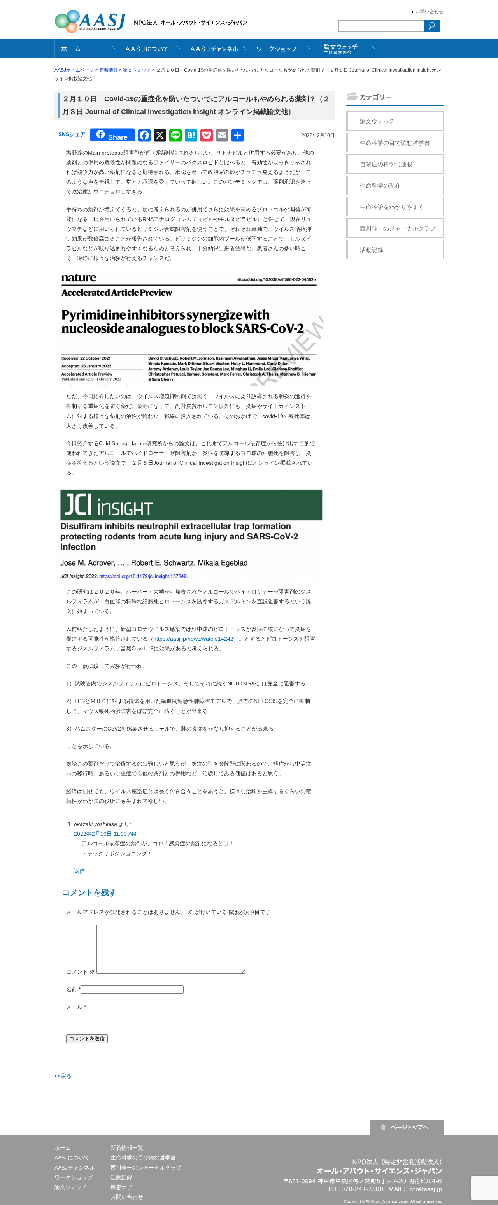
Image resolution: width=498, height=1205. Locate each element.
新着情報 (108, 70)
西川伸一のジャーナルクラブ (398, 228)
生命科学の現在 (380, 185)
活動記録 (371, 249)
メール (74, 1007)
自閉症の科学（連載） (389, 164)
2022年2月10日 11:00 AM (105, 834)
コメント (80, 972)
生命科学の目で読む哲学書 (395, 142)
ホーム (62, 1148)
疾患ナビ (121, 1187)
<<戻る (63, 1076)
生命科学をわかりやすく (392, 207)
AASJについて (71, 1157)
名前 (71, 989)
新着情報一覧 (126, 1148)
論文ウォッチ (137, 70)
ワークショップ (73, 1177)
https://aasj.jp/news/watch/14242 (193, 639)
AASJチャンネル (74, 1168)
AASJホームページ (74, 70)
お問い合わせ (430, 11)
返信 (79, 871)
